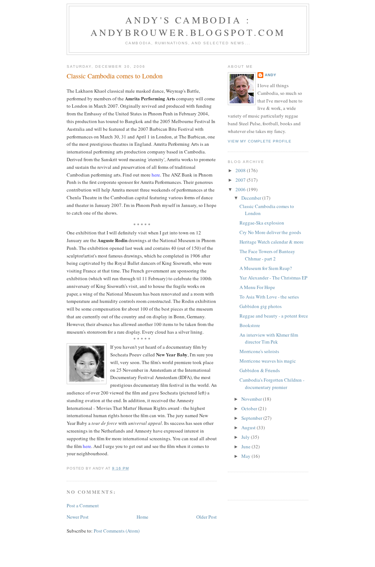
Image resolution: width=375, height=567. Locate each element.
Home (142, 517)
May (246, 456)
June (246, 446)
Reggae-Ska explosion (262, 222)
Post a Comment (83, 505)
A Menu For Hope (257, 287)
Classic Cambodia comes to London (115, 75)
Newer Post (78, 517)
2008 (241, 170)
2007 (241, 180)
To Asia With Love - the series (269, 296)
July (246, 437)
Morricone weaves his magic (268, 360)
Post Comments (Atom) (117, 530)
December (251, 197)
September (252, 418)
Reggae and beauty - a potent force (274, 315)
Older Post (206, 517)
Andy (270, 75)
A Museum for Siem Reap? (266, 268)
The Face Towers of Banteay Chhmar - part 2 (267, 255)
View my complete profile (260, 141)
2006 (241, 189)
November (252, 399)
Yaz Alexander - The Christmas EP (273, 277)
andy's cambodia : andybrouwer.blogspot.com (188, 26)
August (249, 427)
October (249, 408)
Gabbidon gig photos (261, 306)
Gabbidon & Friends (260, 370)
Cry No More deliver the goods (270, 232)
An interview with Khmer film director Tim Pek (269, 338)
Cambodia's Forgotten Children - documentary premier (272, 383)
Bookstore (250, 325)
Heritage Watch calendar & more (272, 241)
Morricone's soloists (259, 351)
